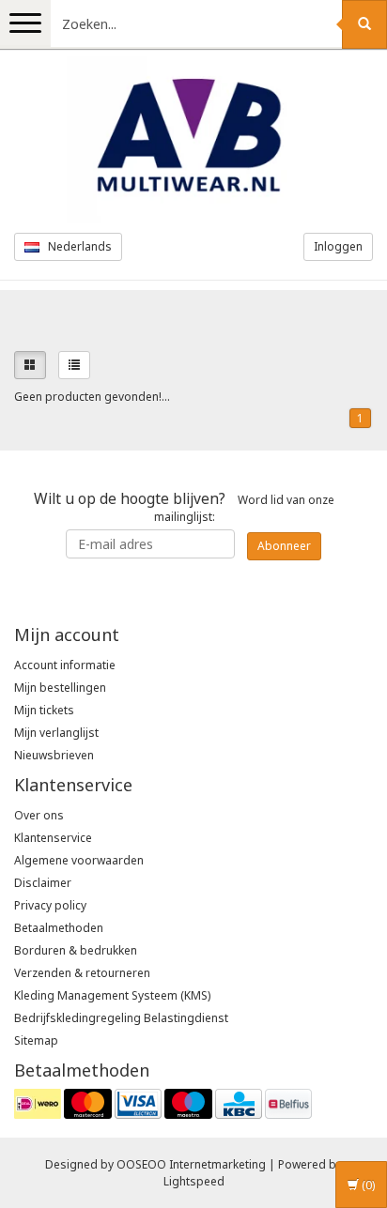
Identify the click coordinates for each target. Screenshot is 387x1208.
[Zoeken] (364, 24)
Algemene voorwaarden (79, 860)
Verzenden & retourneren (82, 973)
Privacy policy (50, 905)
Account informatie (65, 665)
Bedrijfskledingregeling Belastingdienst (121, 1018)
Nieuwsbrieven (54, 755)
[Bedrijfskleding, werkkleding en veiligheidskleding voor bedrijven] (193, 139)
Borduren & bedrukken (75, 950)
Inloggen (338, 246)
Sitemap (36, 1040)
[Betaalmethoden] (163, 1103)
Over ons (39, 815)
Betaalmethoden (58, 928)
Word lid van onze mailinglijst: (184, 506)
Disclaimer (42, 883)
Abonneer (284, 546)
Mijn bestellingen (60, 688)
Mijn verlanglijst (56, 733)
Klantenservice (53, 838)
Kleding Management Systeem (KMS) (112, 995)
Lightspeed (193, 1181)
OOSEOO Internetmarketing (191, 1164)
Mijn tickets (44, 710)
